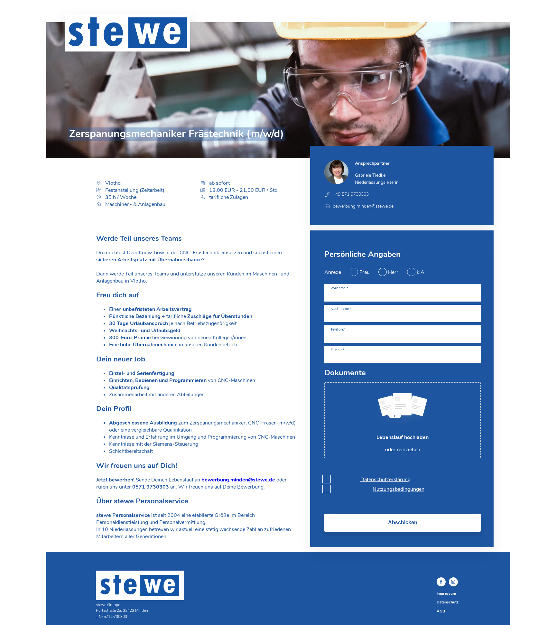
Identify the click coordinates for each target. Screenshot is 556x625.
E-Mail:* (337, 349)
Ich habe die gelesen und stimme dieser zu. (406, 479)
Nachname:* (340, 308)
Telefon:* (338, 329)
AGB (441, 611)
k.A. (421, 272)
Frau (364, 272)
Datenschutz (448, 602)
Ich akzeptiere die (378, 489)
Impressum (446, 593)
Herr (393, 272)
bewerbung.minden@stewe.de (238, 479)
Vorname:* (339, 288)
